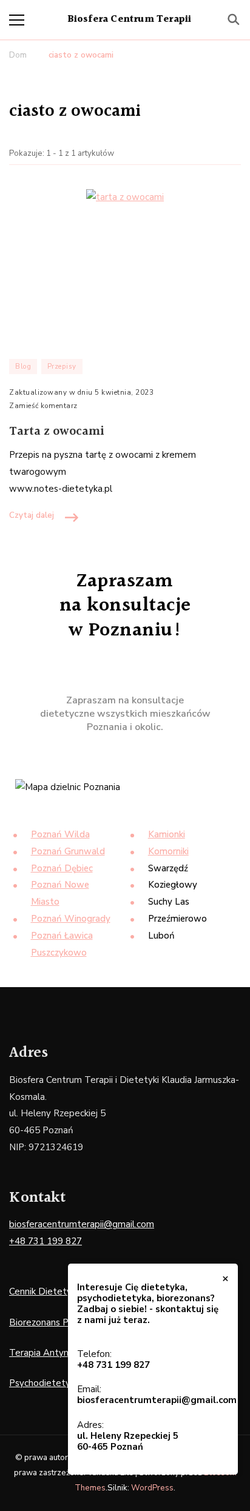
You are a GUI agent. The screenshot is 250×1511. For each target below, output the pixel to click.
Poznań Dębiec (62, 868)
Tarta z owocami (56, 431)
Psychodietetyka (44, 1383)
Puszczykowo (59, 952)
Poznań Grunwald (68, 851)
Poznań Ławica (62, 936)
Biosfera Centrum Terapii (129, 19)
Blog (23, 366)
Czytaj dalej (31, 515)
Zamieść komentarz (43, 406)
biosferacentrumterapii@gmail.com (81, 1224)
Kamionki (166, 834)
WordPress (152, 1488)
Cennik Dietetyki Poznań (60, 1291)
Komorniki (168, 851)
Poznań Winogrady (70, 919)
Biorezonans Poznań (51, 1322)
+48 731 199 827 (45, 1241)
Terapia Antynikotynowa (60, 1353)
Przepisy (61, 366)
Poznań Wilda (60, 834)
